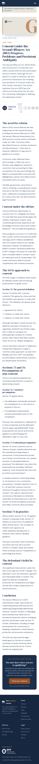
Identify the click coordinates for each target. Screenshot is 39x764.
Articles (4, 38)
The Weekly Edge (7, 732)
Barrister (23, 707)
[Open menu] (35, 3)
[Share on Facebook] (25, 108)
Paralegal (24, 713)
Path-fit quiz (6, 729)
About (23, 738)
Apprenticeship (26, 719)
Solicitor (23, 704)
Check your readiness (19, 681)
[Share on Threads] (33, 108)
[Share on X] (29, 108)
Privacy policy (25, 729)
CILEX (22, 710)
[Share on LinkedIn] (37, 108)
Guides (10, 38)
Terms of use (25, 732)
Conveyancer (25, 716)
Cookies (23, 735)
